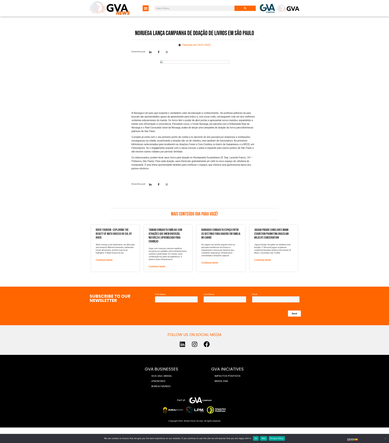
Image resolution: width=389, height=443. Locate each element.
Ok (256, 438)
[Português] (352, 439)
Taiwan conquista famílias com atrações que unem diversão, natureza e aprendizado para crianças (165, 235)
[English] (349, 439)
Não (264, 438)
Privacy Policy (277, 438)
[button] (146, 8)
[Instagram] (194, 344)
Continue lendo (104, 260)
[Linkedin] (182, 344)
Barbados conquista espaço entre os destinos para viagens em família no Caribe (220, 233)
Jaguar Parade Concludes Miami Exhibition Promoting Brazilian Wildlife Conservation (271, 233)
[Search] (245, 8)
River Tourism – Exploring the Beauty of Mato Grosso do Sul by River (114, 233)
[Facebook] (207, 344)
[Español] (356, 439)
